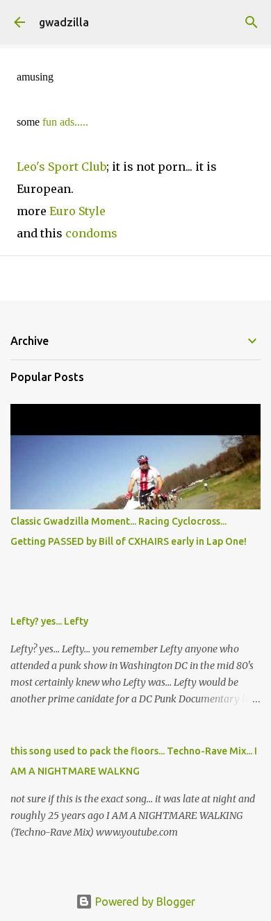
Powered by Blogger (143, 901)
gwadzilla (64, 22)
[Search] (251, 22)
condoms (91, 233)
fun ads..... (65, 122)
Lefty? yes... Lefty (49, 621)
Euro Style (77, 211)
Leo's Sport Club (61, 167)
